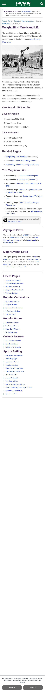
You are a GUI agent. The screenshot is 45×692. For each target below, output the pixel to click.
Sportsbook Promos (12, 362)
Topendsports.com (26, 11)
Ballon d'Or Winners (12, 322)
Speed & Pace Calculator (14, 308)
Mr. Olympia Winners (12, 287)
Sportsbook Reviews (12, 394)
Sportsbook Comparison (13, 391)
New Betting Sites (11, 381)
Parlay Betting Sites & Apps (14, 371)
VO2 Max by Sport (11, 293)
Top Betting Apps (11, 359)
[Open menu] (4, 3)
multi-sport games (33, 259)
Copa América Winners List (27, 180)
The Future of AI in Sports (28, 176)
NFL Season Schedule (13, 340)
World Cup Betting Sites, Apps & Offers (18, 387)
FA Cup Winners (11, 332)
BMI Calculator (10, 314)
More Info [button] (22, 682)
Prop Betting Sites (11, 365)
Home (4, 21)
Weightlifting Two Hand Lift (16, 157)
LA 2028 (26, 235)
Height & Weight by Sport (14, 290)
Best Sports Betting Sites (13, 355)
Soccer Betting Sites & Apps (15, 384)
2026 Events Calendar (13, 347)
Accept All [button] (33, 687)
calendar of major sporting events (14, 267)
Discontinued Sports (28, 21)
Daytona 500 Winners (12, 280)
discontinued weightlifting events (23, 161)
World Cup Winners (12, 326)
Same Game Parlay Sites (14, 368)
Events (10, 21)
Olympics (17, 21)
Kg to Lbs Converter (12, 301)
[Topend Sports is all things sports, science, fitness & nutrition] (23, 4)
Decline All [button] (12, 687)
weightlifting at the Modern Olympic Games (22, 165)
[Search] (41, 3)
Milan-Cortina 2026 (16, 237)
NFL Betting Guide (11, 344)
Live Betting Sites (11, 375)
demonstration (8, 242)
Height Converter (11, 305)
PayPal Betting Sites (12, 378)
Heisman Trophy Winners (14, 283)
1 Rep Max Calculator (12, 311)
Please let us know (14, 222)
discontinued (31, 240)
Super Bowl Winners (12, 329)
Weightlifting (6, 23)
